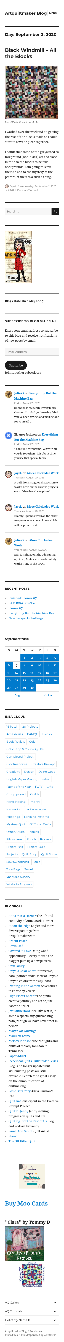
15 (24, 672)
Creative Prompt (43, 764)
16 (32, 672)
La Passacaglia (36, 809)
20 (9, 680)
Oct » (48, 695)
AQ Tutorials (13, 1311)
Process (45, 839)
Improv (35, 801)
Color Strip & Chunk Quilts (25, 749)
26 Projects (30, 726)
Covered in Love (20, 951)
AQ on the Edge (19, 926)
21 (16, 680)
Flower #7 (16, 608)
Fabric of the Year (18, 786)
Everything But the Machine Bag (31, 613)
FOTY (38, 786)
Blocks (47, 734)
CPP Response (16, 764)
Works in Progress (19, 884)
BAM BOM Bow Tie (22, 603)
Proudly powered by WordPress (38, 1335)
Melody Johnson (20, 1041)
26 (55, 680)
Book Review (15, 741)
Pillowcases (14, 839)
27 (9, 688)
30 (32, 688)
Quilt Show (49, 854)
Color (33, 741)
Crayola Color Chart (22, 971)
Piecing (21, 190)
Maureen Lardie (20, 1036)
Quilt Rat (15, 1101)
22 (24, 680)
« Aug (16, 695)
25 (47, 680)
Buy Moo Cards (26, 1203)
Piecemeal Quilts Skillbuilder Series (33, 1061)
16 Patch (12, 726)
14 (16, 672)
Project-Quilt (36, 847)
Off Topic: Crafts (40, 824)
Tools (36, 862)
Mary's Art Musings (22, 1031)
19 (55, 672)
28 (16, 688)
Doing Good (46, 771)
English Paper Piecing (22, 779)
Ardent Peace (18, 941)
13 (8, 672)
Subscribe (16, 365)
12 (55, 665)
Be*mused (16, 946)
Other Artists (15, 831)
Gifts (50, 786)
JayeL (13, 186)
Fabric (46, 779)
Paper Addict (17, 1056)
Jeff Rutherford (19, 1011)
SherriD (14, 1136)
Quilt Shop (29, 854)
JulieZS (19, 393)
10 (39, 665)
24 (40, 680)
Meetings (13, 816)
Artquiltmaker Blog (26, 13)
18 (47, 672)
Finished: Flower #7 (23, 598)
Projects (12, 854)
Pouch (31, 839)
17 (39, 672)
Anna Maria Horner (22, 916)
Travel (29, 869)
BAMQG (32, 734)
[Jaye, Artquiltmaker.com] (32, 257)
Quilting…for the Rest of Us (28, 1121)
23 (32, 680)
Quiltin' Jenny (18, 1111)
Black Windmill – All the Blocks (30, 53)
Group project (16, 794)
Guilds (34, 794)
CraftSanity (17, 966)
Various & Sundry (18, 877)
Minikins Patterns (36, 816)
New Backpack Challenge (26, 618)
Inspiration (14, 809)
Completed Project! (20, 756)
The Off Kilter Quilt (22, 1141)
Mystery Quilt (15, 824)
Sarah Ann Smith (21, 1131)
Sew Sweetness (17, 862)
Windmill (32, 190)
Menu (53, 13)
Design (29, 771)
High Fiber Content (22, 996)
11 (47, 665)
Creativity (13, 771)
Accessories (14, 734)
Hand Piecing (16, 801)
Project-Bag (14, 847)
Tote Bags (13, 869)
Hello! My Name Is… (18, 1320)
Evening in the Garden (24, 986)
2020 (11, 190)
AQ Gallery (12, 1302)
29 (24, 688)
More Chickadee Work (43, 473)
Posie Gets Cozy (20, 1091)
